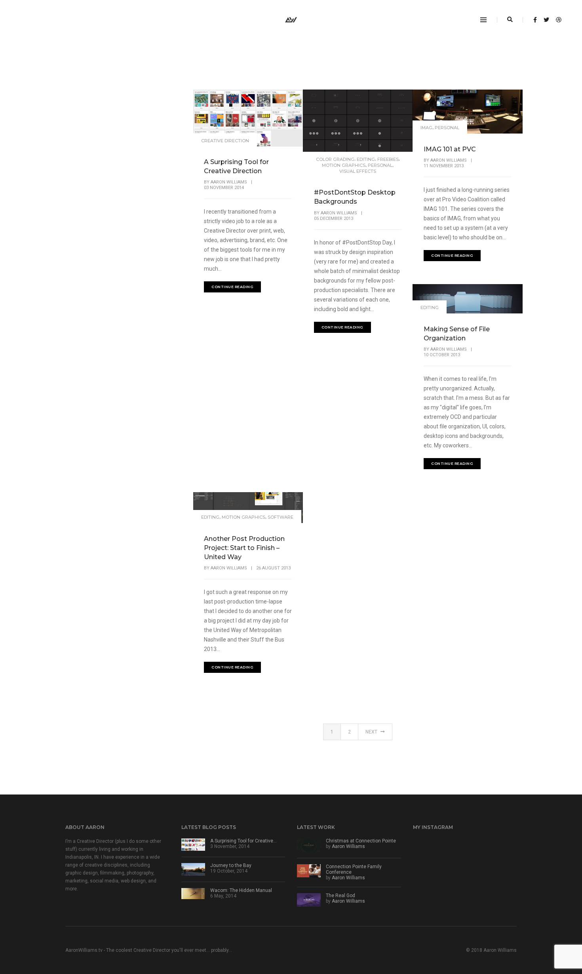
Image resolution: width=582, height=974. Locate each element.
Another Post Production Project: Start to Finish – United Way (244, 548)
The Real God (340, 895)
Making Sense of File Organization (457, 333)
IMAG (426, 127)
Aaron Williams (229, 182)
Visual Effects (357, 171)
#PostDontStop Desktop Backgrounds (355, 197)
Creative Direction (225, 140)
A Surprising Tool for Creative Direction (236, 166)
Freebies (388, 159)
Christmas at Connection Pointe (361, 841)
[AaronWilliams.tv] (291, 19)
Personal (380, 165)
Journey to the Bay (230, 865)
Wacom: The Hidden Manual (241, 890)
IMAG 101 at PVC (450, 149)
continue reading (232, 287)
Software (280, 517)
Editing (366, 159)
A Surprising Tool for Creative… (243, 841)
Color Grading (335, 159)
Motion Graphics (343, 165)
